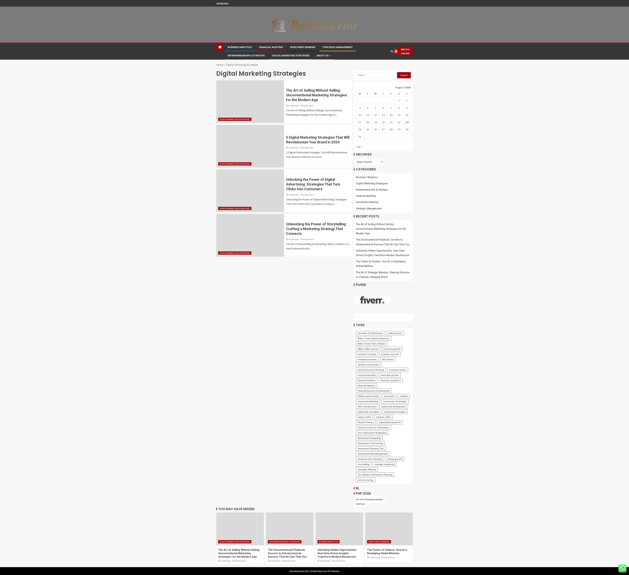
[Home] (220, 47)
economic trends (397, 369)
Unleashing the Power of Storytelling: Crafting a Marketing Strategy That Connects (316, 229)
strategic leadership (384, 464)
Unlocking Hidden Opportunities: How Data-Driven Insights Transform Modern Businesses (337, 553)
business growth (392, 348)
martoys (360, 503)
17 (359, 122)
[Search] (392, 51)
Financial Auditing (271, 47)
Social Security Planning (370, 459)
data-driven (387, 359)
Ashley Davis (308, 105)
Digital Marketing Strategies (291, 55)
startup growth (394, 459)
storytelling (363, 464)
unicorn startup (365, 479)
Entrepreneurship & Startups (246, 55)
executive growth (390, 375)
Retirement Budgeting (369, 438)
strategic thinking (367, 469)
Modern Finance (366, 422)
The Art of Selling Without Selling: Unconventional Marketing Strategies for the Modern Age (316, 95)
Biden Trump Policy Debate (371, 343)
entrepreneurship (367, 375)
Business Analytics (240, 47)
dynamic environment (369, 364)
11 (367, 115)
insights (404, 396)
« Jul (358, 146)
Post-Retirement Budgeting (372, 432)
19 (375, 122)
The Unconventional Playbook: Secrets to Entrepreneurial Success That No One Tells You (287, 553)
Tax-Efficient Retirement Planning (375, 474)
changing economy (367, 359)
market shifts (364, 417)
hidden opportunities (368, 396)
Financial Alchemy (367, 380)
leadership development (393, 406)
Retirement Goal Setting (370, 443)
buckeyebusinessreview (369, 499)
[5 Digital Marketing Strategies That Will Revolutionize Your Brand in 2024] (250, 146)
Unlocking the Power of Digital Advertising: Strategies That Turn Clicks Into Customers (313, 184)
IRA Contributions (367, 406)
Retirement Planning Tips (371, 448)
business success (390, 354)
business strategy (367, 354)
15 (399, 115)
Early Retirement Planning (371, 369)
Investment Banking (302, 47)
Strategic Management (338, 47)
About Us (322, 55)
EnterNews (317, 571)
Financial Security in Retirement (374, 390)
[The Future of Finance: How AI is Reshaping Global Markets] (389, 529)
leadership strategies (368, 411)
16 (406, 115)
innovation (389, 396)
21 (391, 122)
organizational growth (390, 422)
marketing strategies (395, 411)
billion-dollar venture (368, 348)
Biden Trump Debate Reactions (374, 338)
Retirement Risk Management (373, 453)
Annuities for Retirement (370, 333)
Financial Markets (366, 385)
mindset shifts (383, 417)
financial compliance (391, 380)
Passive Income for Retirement (373, 427)
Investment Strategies (395, 401)
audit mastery (395, 333)
